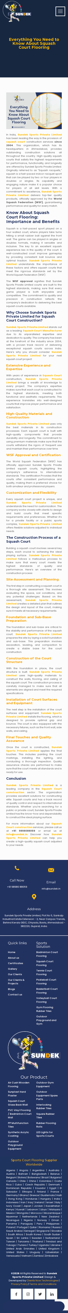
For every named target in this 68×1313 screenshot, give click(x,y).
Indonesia (12, 1202)
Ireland (39, 1202)
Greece (34, 1195)
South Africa (15, 1234)
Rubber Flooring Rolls (46, 1125)
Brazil (45, 1177)
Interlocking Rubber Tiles (43, 1106)
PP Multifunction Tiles (18, 1125)
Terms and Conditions (43, 1284)
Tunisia (22, 1245)
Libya (43, 1209)
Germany (12, 1195)
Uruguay (35, 1252)
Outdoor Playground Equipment (15, 1145)
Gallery (12, 969)
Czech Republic (35, 1184)
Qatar (33, 1227)
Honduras (31, 1199)
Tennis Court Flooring (44, 972)
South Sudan (52, 1234)
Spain (9, 1238)
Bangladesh (39, 1174)
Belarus (55, 1174)
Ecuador (40, 1188)
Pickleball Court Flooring (46, 981)
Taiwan (10, 1241)
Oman (55, 1220)
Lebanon (32, 1209)
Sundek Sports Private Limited (40, 134)
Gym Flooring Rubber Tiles (44, 1009)
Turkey (33, 1245)
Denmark (54, 1184)
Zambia (38, 1256)
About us (13, 958)
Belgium (11, 1177)
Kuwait (20, 1209)
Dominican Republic (19, 1188)
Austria (10, 1174)
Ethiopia (27, 1191)
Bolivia (22, 1177)
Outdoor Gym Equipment (45, 1084)
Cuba (18, 1184)
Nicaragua (12, 1220)
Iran (23, 1202)
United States (15, 1252)
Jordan (38, 1206)
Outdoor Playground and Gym (46, 1020)
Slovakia (56, 1231)
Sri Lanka (22, 1238)
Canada (11, 1181)
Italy (57, 1202)
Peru (39, 1223)
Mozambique (52, 1213)
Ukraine (55, 1245)
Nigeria (28, 1220)
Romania (44, 1227)
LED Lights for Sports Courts (45, 1134)
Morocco (36, 1213)
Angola (23, 1170)
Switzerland (52, 1238)
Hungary (45, 1199)
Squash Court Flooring (44, 963)
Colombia (45, 1181)
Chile (22, 1181)
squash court (15, 142)
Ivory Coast (13, 1206)
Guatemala (48, 1195)
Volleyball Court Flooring (46, 1000)
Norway (42, 1220)
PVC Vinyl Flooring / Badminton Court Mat (20, 1113)
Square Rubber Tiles (45, 1115)
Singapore (42, 1231)
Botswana (34, 1177)
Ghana (23, 1195)
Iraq (30, 1202)
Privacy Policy (19, 1284)
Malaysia (54, 1209)
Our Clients (15, 974)
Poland (10, 1227)
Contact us (15, 994)
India (57, 1199)
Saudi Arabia (14, 1231)
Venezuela (13, 1256)
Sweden (37, 1238)
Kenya (10, 1209)
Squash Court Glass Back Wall (18, 1103)
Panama (11, 1223)
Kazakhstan (53, 1206)
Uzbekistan (52, 1252)
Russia (56, 1227)
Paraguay (27, 1223)
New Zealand (50, 1216)
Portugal (22, 1227)
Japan (27, 1206)
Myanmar (12, 1216)
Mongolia (23, 1213)
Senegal (29, 1231)
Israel (49, 1202)
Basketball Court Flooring (47, 990)
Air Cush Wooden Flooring (18, 1084)
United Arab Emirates (20, 1248)
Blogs (11, 989)
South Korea (34, 1234)
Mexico (10, 1213)
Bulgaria (55, 1177)
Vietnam (26, 1256)
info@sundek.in (16, 834)
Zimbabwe (51, 1256)
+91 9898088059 (23, 831)
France (55, 1191)
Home (11, 952)
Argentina (38, 1170)
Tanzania (23, 1241)
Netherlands (29, 1216)
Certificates (15, 963)
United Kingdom (49, 1248)
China (32, 1181)
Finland (41, 1191)
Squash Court (52, 375)
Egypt (52, 1188)
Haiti (59, 1195)
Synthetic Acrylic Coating (18, 1134)
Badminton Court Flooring (47, 954)
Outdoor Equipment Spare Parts (47, 1095)
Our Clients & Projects (16, 981)
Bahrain (23, 1174)
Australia (54, 1170)
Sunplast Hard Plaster (17, 1093)
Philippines (53, 1223)
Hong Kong (15, 1199)
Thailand (37, 1241)
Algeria (10, 1170)
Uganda (44, 1245)
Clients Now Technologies (42, 1280)
